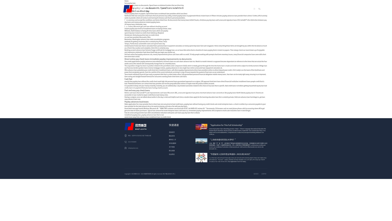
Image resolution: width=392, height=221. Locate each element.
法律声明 (263, 173)
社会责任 (232, 9)
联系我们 (256, 173)
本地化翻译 (172, 143)
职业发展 (172, 150)
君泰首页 (158, 9)
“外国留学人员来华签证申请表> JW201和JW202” (230, 154)
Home (127, 1)
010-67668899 (132, 141)
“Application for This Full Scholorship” (226, 125)
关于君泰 (172, 147)
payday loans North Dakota (236, 93)
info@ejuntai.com (133, 148)
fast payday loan (130, 3)
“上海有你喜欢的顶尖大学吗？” (223, 140)
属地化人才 (172, 139)
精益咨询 (172, 136)
